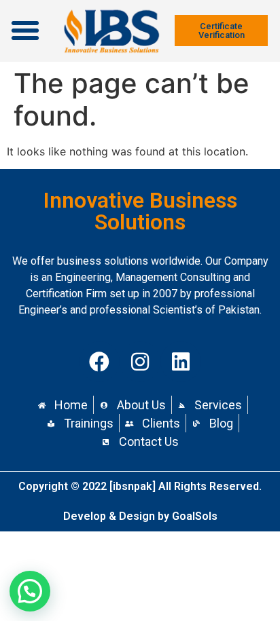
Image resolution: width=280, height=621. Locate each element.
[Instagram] (140, 361)
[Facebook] (99, 361)
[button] (25, 30)
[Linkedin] (180, 361)
